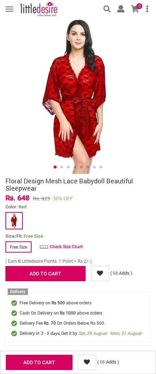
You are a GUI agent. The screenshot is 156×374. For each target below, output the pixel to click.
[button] (55, 167)
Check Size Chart (66, 246)
